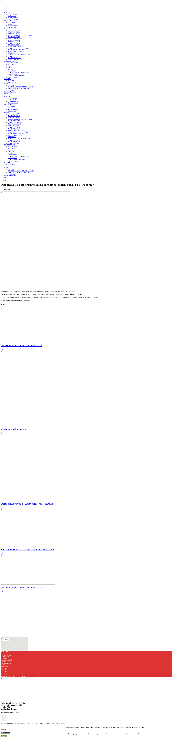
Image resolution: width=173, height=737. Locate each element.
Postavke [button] (3, 729)
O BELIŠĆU (8, 12)
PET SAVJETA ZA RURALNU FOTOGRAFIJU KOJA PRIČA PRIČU (27, 550)
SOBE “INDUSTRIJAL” (15, 51)
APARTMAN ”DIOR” (14, 45)
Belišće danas (12, 16)
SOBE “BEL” (12, 53)
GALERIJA (7, 79)
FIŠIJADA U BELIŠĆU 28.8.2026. (14, 429)
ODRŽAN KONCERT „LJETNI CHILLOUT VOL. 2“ (21, 588)
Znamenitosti (11, 22)
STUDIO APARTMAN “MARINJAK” (19, 54)
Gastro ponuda (12, 27)
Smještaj (6, 29)
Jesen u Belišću (12, 74)
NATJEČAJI (11, 90)
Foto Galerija (11, 80)
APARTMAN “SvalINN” (15, 56)
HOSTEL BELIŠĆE (14, 30)
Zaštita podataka (5, 733)
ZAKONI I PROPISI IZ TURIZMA (18, 88)
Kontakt (6, 93)
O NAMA (11, 85)
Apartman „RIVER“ (14, 41)
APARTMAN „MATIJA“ (15, 59)
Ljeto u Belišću (12, 71)
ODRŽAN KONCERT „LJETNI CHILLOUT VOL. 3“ (21, 346)
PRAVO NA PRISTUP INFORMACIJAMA (21, 87)
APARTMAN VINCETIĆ (15, 46)
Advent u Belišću (13, 77)
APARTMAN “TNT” (14, 43)
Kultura (10, 24)
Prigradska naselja (13, 17)
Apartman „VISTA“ (13, 33)
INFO (6, 83)
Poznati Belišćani (13, 19)
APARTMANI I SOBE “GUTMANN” (19, 48)
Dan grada (11, 67)
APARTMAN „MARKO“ (15, 38)
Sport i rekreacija (13, 25)
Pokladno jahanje (13, 62)
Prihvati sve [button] (4, 736)
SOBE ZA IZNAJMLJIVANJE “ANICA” (20, 35)
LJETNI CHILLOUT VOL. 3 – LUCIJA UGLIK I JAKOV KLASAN (27, 504)
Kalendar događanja (10, 92)
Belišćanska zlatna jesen (18, 75)
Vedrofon (10, 69)
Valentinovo (11, 64)
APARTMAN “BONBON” (16, 50)
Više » (2, 349)
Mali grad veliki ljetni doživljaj (20, 72)
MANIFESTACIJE (9, 61)
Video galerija (12, 82)
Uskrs (9, 66)
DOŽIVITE (7, 20)
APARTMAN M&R (14, 32)
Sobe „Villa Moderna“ (14, 40)
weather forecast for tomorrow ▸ (13, 676)
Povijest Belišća (12, 14)
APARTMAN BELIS (14, 37)
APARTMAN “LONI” (14, 58)
